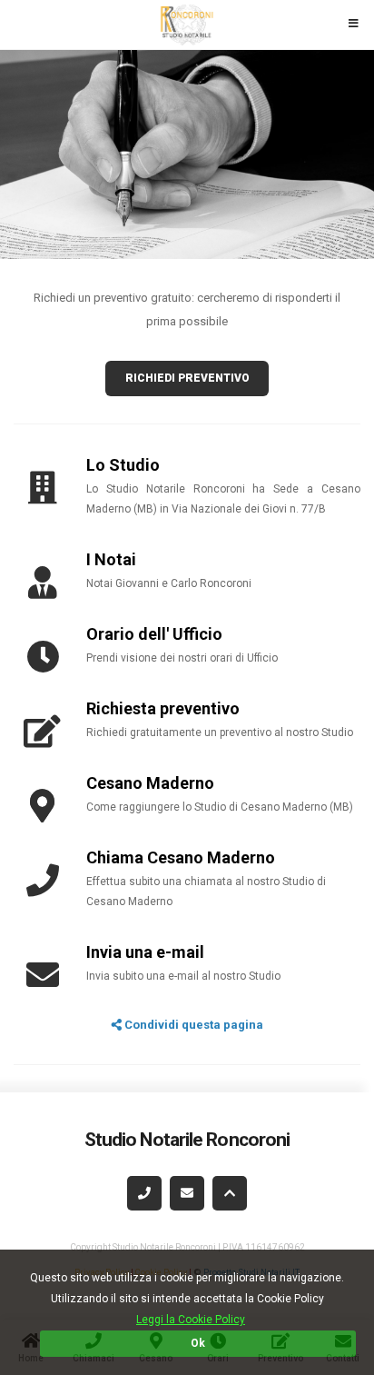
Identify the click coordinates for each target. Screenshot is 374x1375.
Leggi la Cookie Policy (190, 1319)
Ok (198, 1343)
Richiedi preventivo (187, 378)
